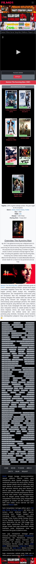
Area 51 (20, 510)
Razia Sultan (17, 548)
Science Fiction (20, 210)
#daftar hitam (15, 337)
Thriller (27, 210)
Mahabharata (29, 536)
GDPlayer (17, 76)
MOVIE (13, 468)
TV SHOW (21, 468)
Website (11, 505)
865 (20, 214)
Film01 (3, 287)
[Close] (19, 11)
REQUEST (25, 471)
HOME (6, 468)
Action (13, 210)
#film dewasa (30, 353)
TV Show (14, 510)
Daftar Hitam (29, 555)
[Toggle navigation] (32, 2)
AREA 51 (29, 468)
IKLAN (17, 471)
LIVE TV (10, 471)
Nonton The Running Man (9, 285)
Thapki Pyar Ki (23, 546)
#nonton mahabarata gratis (9, 445)
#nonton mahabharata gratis (26, 445)
